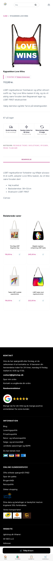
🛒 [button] (20, 254)
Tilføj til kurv (28, 551)
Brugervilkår (8, 480)
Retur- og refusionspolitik (14, 438)
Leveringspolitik (10, 430)
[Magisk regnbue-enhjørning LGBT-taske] (38, 230)
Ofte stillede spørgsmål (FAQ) (16, 472)
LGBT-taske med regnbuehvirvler (38, 293)
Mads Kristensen (23, 77)
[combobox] (23, 5)
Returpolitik (8, 484)
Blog (5, 426)
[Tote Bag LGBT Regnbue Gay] (15, 230)
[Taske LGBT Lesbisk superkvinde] (15, 277)
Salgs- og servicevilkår (13, 442)
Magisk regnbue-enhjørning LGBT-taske (38, 247)
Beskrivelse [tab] (26, 159)
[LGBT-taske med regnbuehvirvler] (38, 277)
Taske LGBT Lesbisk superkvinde (14, 293)
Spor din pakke (9, 476)
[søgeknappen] (36, 5)
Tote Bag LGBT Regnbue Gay (15, 247)
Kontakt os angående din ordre (17, 383)
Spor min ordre (9, 379)
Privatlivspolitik (10, 434)
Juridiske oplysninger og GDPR (16, 446)
